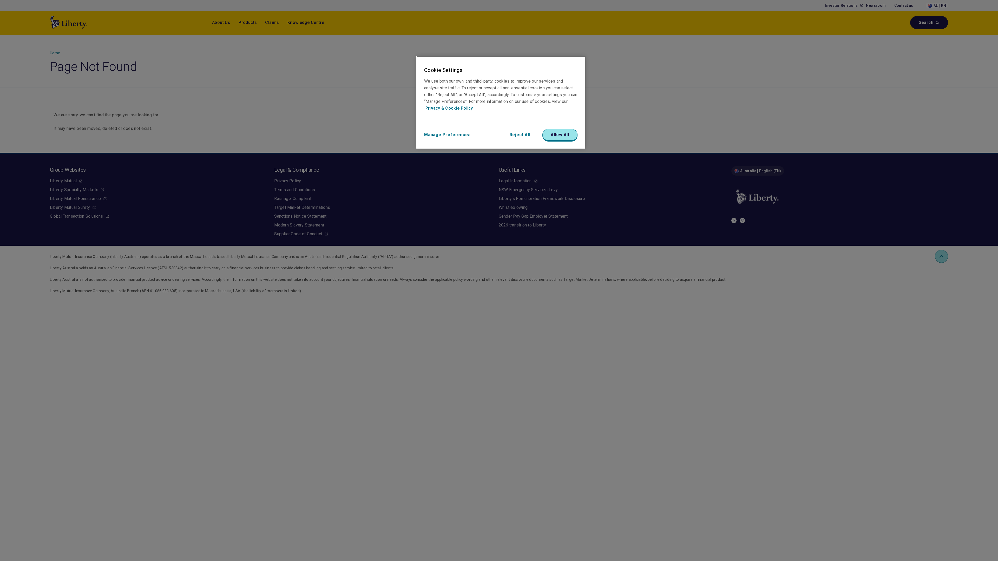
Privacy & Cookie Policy (449, 108)
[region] (500, 102)
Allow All (560, 134)
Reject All (520, 134)
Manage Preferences (447, 134)
